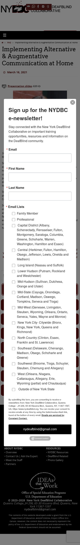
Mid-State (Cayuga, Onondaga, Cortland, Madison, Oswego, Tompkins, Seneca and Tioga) (38, 297)
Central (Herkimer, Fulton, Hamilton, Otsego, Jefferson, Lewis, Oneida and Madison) (43, 254)
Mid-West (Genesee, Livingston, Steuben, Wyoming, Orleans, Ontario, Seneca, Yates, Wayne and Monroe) (42, 312)
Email (13, 149)
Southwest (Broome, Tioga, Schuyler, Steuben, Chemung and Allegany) (43, 365)
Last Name (16, 187)
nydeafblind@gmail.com (40, 429)
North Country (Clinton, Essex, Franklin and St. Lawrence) (38, 339)
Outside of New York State (36, 389)
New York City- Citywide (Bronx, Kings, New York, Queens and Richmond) (39, 327)
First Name (16, 168)
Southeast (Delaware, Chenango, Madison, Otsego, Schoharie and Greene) (40, 353)
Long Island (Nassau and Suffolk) (40, 265)
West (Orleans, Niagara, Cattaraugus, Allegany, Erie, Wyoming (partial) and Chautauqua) (41, 378)
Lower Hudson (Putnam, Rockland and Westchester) (41, 273)
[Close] (72, 102)
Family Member (27, 213)
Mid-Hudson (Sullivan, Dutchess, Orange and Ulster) (40, 283)
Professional (25, 219)
